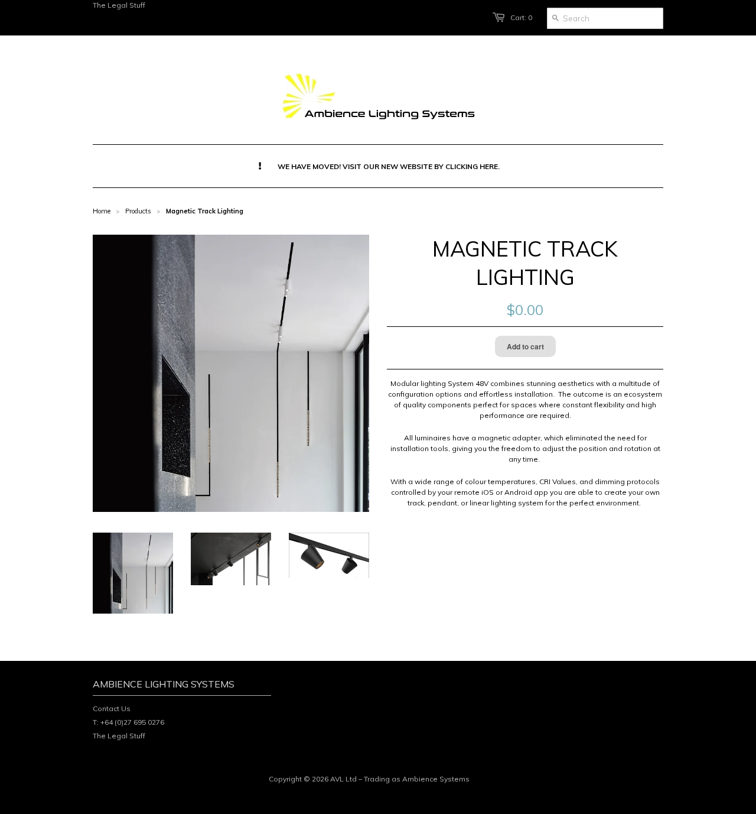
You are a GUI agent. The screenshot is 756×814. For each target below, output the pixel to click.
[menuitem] (378, 166)
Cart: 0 (521, 17)
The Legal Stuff (119, 5)
